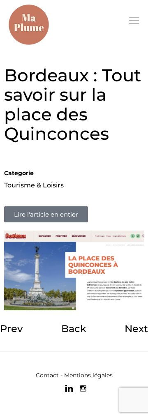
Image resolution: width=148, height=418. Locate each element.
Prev (11, 329)
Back (73, 329)
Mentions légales (88, 375)
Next (136, 329)
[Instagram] (83, 388)
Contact (47, 375)
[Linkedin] (69, 388)
